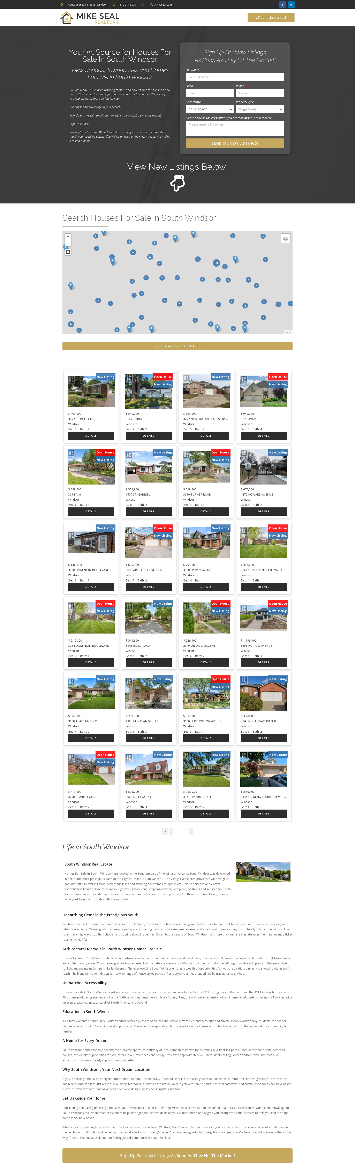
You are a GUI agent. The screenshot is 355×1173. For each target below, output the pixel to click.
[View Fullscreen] (68, 252)
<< (165, 831)
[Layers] (285, 238)
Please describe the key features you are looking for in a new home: (229, 118)
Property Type (245, 102)
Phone (240, 86)
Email (190, 86)
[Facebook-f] (282, 4)
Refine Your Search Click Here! (177, 346)
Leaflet (288, 332)
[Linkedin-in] (291, 4)
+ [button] (68, 236)
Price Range (193, 102)
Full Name (193, 70)
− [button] (68, 243)
